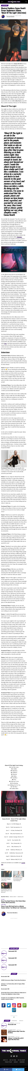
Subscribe (22, 1062)
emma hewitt (13, 896)
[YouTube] (19, 1005)
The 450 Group (21, 1060)
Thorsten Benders (10, 16)
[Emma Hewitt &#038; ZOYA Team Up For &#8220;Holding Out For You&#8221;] (6, 874)
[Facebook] (3, 1005)
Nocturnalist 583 (5, 989)
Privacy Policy (8, 1062)
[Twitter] (9, 1005)
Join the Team (12, 1060)
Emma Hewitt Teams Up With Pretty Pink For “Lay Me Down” (6, 891)
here (5, 343)
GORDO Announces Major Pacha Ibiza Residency (13, 980)
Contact (16, 1062)
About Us (5, 1060)
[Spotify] (24, 1005)
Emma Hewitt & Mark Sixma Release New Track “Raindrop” (17, 879)
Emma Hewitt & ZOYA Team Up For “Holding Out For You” (6, 879)
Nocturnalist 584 (5, 976)
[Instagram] (14, 1005)
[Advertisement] (14, 933)
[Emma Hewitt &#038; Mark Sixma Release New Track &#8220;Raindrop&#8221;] (18, 874)
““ (19, 237)
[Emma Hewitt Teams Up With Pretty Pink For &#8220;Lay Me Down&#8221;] (6, 885)
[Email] (14, 1010)
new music (20, 896)
